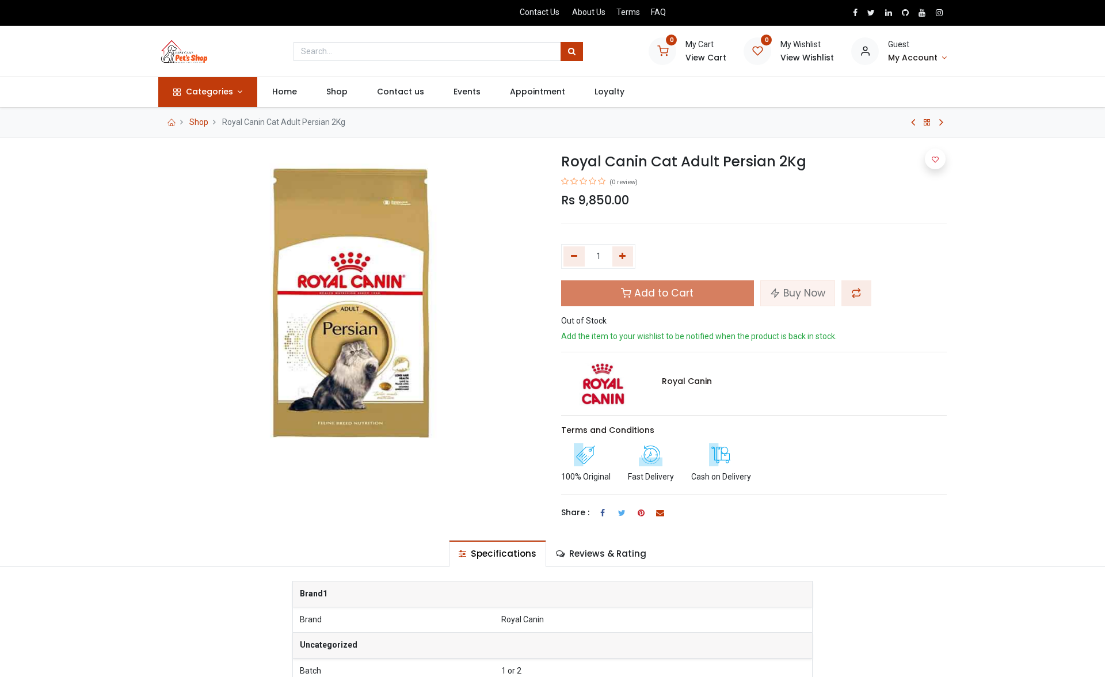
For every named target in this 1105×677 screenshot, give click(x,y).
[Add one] (623, 256)
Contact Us (539, 12)
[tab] (497, 553)
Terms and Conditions (607, 430)
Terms (628, 12)
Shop (198, 122)
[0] (662, 50)
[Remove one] (574, 256)
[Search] (572, 52)
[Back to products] (927, 122)
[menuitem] (284, 92)
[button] (856, 293)
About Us (588, 12)
